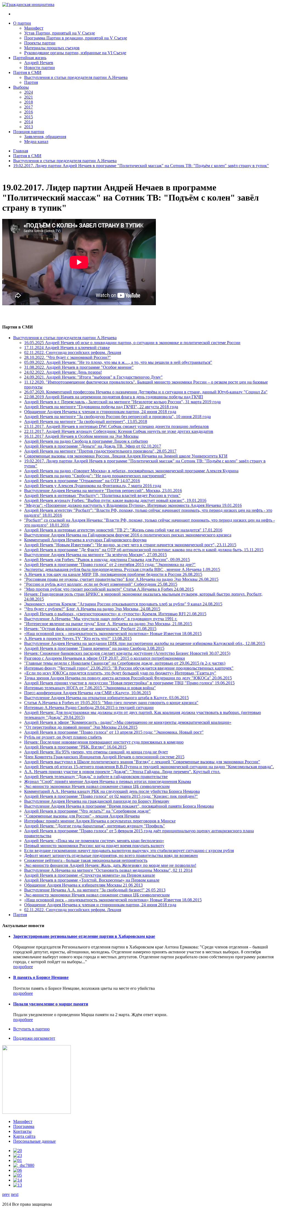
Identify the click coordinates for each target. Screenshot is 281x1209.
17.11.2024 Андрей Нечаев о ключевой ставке (67, 347)
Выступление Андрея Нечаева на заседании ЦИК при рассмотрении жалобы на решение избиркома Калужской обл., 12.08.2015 (144, 643)
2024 (28, 92)
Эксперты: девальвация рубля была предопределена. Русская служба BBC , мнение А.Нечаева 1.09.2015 (122, 569)
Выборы (21, 87)
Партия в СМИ (27, 72)
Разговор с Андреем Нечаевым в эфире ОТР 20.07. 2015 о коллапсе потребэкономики (104, 658)
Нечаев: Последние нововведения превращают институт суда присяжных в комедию (104, 742)
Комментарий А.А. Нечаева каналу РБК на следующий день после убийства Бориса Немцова (112, 791)
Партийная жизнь (29, 57)
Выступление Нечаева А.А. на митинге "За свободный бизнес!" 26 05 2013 (94, 890)
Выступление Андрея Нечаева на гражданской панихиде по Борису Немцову (96, 801)
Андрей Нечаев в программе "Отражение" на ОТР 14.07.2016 (82, 480)
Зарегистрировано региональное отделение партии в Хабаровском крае (84, 936)
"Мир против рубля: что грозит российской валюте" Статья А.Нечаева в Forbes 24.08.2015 (109, 589)
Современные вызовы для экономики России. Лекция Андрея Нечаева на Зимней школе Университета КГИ (125, 456)
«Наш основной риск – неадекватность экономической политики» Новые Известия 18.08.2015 (113, 633)
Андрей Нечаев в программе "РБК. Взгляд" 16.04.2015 (75, 747)
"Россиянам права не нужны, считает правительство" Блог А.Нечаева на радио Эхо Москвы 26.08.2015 (121, 579)
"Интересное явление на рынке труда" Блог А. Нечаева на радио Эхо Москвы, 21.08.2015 (108, 623)
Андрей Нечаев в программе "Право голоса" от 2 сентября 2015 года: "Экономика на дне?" (110, 564)
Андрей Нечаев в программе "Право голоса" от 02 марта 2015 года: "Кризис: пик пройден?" (111, 796)
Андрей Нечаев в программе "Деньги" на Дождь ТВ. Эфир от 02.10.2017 (92, 446)
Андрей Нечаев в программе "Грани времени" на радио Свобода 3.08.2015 (94, 648)
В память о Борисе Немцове (41, 977)
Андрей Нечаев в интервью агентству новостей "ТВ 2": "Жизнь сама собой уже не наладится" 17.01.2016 (123, 530)
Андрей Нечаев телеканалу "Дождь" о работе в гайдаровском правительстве (96, 776)
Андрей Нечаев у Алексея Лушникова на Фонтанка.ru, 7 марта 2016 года (92, 485)
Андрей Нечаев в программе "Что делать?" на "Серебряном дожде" (87, 811)
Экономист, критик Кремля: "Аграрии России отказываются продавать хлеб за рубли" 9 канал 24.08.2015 (123, 604)
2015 (28, 117)
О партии (22, 23)
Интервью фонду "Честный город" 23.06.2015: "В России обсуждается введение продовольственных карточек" (129, 668)
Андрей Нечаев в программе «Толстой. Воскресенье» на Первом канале (91, 880)
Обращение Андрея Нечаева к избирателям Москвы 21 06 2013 (83, 885)
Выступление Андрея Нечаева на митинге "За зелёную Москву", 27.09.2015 (95, 554)
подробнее (23, 966)
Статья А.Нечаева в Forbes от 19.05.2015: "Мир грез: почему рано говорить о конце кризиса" (111, 702)
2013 (28, 126)
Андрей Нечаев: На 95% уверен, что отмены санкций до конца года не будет (96, 752)
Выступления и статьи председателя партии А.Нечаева (76, 77)
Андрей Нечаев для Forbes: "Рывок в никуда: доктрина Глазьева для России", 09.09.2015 (107, 559)
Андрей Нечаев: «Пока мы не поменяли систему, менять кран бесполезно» (94, 840)
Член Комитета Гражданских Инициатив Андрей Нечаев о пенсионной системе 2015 (104, 756)
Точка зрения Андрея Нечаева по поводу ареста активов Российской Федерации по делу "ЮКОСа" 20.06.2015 (128, 678)
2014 (28, 121)
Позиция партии (28, 131)
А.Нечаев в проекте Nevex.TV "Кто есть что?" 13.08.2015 (78, 638)
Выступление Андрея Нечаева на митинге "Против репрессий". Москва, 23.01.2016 (103, 490)
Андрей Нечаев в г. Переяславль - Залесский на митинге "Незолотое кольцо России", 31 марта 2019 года (122, 401)
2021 (28, 97)
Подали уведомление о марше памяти (50, 1004)
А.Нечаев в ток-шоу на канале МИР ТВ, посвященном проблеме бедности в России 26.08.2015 (113, 574)
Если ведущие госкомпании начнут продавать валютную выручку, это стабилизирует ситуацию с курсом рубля (129, 850)
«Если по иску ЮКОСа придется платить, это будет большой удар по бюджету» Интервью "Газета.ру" (120, 673)
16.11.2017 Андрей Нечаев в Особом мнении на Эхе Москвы (81, 436)
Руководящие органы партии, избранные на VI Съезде (75, 52)
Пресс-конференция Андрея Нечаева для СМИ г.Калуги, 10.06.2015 (87, 692)
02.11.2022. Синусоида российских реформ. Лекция (72, 352)
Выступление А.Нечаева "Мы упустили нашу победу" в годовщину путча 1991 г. (100, 618)
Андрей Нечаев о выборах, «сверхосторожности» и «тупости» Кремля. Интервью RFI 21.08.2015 (115, 613)
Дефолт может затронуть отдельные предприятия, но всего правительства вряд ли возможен (111, 855)
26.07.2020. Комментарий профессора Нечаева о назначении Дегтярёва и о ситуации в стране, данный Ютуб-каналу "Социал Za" (146, 392)
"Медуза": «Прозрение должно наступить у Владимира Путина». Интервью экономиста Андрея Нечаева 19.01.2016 (133, 505)
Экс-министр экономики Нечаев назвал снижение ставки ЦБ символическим (97, 786)
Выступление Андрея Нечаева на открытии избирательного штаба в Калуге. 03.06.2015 (106, 697)
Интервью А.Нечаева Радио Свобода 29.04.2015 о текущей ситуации (89, 707)
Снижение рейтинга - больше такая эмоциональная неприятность (85, 860)
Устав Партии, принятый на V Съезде (59, 33)
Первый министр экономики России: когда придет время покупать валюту (94, 845)
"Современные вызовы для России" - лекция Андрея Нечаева (82, 816)
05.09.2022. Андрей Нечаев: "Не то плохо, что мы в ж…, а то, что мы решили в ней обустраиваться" (118, 362)
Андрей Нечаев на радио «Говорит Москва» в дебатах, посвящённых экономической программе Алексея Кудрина (131, 470)
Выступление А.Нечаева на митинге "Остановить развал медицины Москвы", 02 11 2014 (108, 870)
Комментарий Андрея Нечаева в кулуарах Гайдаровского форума (85, 540)
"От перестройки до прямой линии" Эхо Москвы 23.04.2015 (80, 727)
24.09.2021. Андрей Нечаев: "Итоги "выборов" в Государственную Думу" (93, 377)
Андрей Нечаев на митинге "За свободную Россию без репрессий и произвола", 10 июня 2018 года (117, 416)
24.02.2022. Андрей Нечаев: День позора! (63, 372)
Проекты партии (39, 43)
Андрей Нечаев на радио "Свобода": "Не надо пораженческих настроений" (95, 475)
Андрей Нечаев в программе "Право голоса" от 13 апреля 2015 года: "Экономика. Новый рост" (114, 732)
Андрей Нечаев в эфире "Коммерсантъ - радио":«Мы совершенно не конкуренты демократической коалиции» (127, 722)
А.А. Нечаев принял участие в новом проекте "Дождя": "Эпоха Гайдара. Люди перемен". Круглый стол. (122, 771)
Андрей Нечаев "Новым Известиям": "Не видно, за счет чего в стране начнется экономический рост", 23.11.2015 (130, 544)
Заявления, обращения (45, 136)
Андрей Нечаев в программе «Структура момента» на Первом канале (89, 875)
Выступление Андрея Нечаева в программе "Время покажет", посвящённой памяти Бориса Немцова (119, 806)
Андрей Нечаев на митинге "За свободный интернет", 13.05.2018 (85, 421)
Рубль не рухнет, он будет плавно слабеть (63, 737)
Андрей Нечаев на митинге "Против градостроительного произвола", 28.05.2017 (100, 451)
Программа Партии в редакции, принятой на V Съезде (75, 38)
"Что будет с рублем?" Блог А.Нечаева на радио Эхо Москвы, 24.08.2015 (92, 609)
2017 (28, 107)
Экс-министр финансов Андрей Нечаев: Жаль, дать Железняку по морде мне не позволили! (110, 865)
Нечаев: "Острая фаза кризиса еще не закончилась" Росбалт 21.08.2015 (90, 628)
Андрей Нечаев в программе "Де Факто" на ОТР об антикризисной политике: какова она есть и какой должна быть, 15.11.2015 (143, 549)
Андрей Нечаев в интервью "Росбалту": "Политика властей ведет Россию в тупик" (102, 495)
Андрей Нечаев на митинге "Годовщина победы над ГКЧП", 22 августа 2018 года (101, 406)
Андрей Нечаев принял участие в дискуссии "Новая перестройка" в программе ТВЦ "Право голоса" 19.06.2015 (129, 683)
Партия (31, 82)
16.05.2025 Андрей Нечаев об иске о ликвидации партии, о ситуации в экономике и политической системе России (132, 342)
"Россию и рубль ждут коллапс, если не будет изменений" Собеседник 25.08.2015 (100, 584)
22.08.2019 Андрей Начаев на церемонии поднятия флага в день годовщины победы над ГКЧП (113, 397)
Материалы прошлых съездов (52, 47)
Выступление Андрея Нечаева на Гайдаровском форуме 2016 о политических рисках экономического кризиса (127, 535)
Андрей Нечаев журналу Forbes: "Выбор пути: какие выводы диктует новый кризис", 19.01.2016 (115, 500)
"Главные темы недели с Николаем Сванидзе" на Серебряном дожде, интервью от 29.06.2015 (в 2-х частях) (124, 663)
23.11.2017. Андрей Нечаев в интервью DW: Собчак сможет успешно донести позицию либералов (116, 426)
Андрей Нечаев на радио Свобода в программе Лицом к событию (86, 441)
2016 (28, 112)
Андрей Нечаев (38, 62)
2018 (28, 102)
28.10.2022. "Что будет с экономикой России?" (67, 357)
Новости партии (39, 67)
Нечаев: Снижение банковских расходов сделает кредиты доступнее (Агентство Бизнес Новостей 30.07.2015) (127, 653)
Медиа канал (36, 141)
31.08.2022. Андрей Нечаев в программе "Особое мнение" (79, 367)
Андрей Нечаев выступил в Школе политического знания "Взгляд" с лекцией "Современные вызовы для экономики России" (142, 761)
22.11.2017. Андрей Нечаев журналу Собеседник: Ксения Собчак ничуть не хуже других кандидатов (118, 431)
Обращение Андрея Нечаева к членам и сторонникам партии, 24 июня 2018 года (100, 411)
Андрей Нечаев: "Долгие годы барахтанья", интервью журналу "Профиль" (94, 826)
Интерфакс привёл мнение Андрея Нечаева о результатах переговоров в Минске (100, 821)
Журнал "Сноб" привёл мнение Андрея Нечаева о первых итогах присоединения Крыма (107, 781)
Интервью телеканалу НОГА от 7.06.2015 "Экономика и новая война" (90, 687)
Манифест (33, 28)
